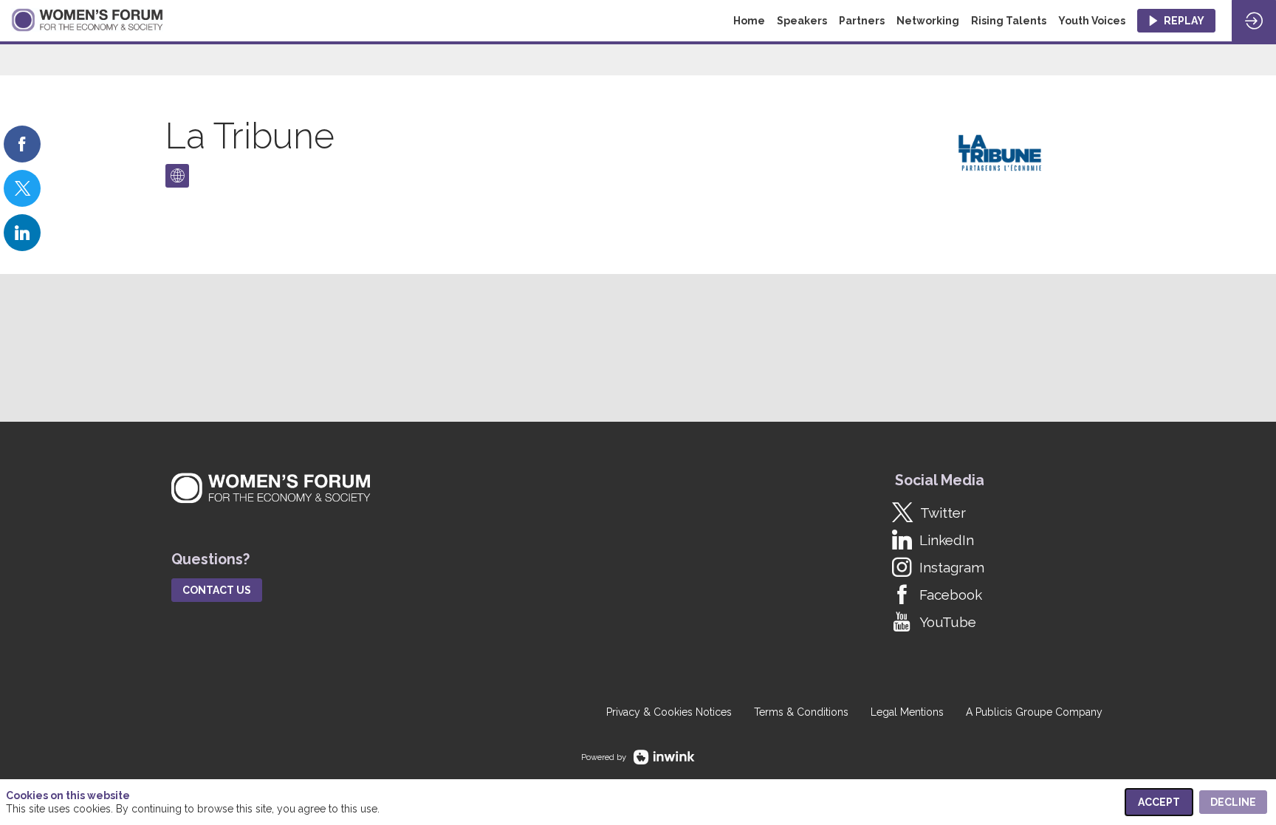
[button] (1176, 20)
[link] (22, 144)
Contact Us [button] (216, 590)
